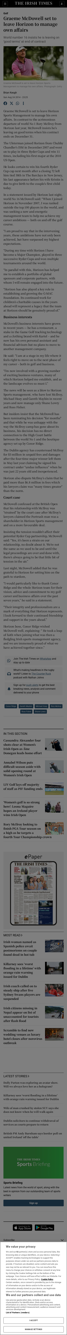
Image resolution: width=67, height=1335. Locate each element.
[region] (33, 1288)
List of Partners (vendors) (18, 1312)
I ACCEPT (33, 1320)
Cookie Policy (47, 1279)
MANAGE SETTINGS (33, 1329)
